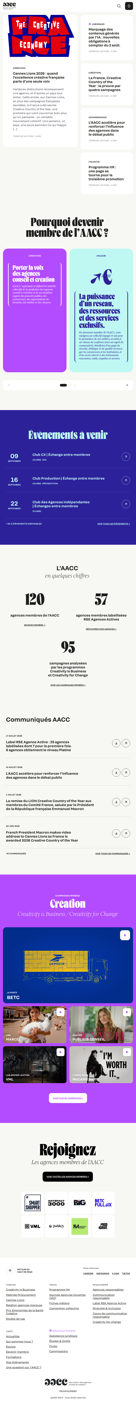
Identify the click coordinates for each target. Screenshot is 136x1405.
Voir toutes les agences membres (67, 1176)
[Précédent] (9, 385)
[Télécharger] (116, 743)
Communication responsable (104, 1296)
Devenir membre (17, 1351)
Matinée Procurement (21, 1294)
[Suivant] (127, 385)
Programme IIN (59, 1289)
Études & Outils (59, 1340)
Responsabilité (100, 1284)
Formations (13, 1357)
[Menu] (129, 6)
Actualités (13, 1336)
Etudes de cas (15, 1318)
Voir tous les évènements (112, 524)
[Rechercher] (119, 6)
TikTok (126, 1273)
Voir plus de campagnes (67, 1098)
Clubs (53, 1346)
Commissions (58, 1351)
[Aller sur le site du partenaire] (32, 1203)
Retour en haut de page (25, 1270)
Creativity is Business (20, 1289)
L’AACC (9, 1331)
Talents (53, 1284)
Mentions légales (68, 1391)
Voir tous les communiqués (111, 853)
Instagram (102, 1273)
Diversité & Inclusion (107, 1308)
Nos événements (17, 1362)
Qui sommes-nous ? (19, 1341)
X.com (115, 1273)
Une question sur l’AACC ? (23, 1367)
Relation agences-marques (24, 1305)
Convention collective (64, 1308)
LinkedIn (88, 1273)
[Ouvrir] (126, 743)
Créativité (11, 1284)
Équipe (11, 1346)
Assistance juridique (63, 1335)
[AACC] (9, 5)
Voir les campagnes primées (67, 685)
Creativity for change (107, 1321)
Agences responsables (108, 1289)
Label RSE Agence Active (109, 1303)
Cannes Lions (15, 1300)
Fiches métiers (59, 1303)
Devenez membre (33, 625)
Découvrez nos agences (100, 629)
